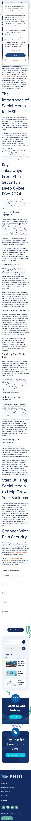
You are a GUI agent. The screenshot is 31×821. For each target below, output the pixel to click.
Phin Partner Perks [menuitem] (7, 787)
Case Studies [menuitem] (5, 792)
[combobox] (15, 642)
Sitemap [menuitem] (4, 800)
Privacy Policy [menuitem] (4, 816)
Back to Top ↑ (7, 818)
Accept (16, 55)
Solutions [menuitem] (4, 783)
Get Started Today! (15, 755)
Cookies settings (15, 50)
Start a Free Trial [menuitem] (6, 796)
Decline (15, 60)
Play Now (15, 717)
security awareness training (18, 553)
